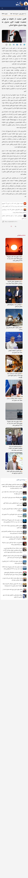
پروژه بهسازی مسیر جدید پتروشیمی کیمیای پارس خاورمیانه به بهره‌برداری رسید (11, 532)
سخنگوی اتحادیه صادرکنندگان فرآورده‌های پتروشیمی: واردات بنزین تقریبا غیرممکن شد (13, 573)
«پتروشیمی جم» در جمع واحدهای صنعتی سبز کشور (14, 305)
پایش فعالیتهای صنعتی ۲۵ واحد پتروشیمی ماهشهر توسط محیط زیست (14, 282)
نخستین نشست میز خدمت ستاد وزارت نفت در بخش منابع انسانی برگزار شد (14, 375)
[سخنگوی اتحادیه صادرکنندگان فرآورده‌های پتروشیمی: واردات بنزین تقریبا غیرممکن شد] (25, 574)
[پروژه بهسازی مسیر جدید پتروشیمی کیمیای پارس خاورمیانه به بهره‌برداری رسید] (25, 532)
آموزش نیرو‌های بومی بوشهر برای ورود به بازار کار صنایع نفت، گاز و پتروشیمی (12, 538)
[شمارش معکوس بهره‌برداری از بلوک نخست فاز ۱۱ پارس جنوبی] (25, 527)
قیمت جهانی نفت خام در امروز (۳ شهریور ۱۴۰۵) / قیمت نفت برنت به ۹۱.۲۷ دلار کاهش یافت (14, 258)
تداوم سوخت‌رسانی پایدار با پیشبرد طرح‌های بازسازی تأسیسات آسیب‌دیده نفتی (12, 556)
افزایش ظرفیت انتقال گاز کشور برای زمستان (14, 328)
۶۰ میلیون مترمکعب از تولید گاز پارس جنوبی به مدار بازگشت (12, 510)
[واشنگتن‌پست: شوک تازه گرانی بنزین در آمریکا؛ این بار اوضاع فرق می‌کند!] (25, 544)
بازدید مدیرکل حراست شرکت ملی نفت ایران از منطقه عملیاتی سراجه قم (12, 579)
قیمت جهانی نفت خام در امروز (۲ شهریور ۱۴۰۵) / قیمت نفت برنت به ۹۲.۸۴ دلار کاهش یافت (14, 423)
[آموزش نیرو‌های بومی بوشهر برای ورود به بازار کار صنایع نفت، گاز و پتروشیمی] (25, 538)
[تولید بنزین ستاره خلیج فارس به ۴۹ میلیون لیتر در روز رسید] (25, 515)
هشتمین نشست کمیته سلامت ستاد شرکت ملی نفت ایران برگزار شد (12, 493)
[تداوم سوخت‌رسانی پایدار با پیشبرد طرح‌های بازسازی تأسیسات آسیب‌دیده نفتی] (25, 557)
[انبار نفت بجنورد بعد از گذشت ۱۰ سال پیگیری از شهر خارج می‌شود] (25, 562)
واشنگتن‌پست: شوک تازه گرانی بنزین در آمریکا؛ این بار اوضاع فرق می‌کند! (12, 543)
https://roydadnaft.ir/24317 (9, 221)
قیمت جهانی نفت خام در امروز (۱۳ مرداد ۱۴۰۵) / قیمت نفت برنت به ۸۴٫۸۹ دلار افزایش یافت (12, 521)
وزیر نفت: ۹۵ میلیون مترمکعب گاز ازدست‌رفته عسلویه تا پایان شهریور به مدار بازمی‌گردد (12, 585)
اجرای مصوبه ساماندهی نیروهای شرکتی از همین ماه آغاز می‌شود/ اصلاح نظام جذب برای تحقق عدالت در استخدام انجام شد (12, 486)
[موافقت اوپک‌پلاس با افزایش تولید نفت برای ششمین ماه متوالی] (25, 596)
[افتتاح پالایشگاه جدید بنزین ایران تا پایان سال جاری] (25, 498)
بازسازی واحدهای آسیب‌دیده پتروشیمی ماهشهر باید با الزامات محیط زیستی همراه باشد (15, 448)
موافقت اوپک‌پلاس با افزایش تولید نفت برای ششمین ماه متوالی (12, 596)
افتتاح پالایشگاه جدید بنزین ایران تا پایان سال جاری (12, 498)
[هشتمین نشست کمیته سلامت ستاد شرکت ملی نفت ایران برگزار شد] (25, 493)
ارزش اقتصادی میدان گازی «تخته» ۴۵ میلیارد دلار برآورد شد (14, 472)
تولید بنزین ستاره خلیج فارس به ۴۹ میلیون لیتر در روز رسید (12, 515)
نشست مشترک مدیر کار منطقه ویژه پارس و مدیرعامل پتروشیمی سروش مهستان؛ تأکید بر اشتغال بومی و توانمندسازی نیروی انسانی (12, 550)
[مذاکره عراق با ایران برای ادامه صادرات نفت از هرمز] (25, 590)
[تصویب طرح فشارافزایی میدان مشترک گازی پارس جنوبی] (25, 504)
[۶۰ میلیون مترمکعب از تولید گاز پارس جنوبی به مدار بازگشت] (25, 510)
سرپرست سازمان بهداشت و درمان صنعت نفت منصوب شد (14, 399)
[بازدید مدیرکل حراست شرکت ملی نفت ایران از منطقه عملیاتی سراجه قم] (25, 579)
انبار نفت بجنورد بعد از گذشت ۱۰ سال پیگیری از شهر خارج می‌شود (12, 562)
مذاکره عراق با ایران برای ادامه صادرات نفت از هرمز (12, 590)
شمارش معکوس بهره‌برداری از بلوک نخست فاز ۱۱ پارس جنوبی (11, 526)
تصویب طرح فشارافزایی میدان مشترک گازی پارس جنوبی (12, 504)
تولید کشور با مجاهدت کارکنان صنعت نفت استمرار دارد (15, 351)
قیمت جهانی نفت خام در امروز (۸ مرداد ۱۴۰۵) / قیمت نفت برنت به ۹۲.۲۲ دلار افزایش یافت (12, 568)
